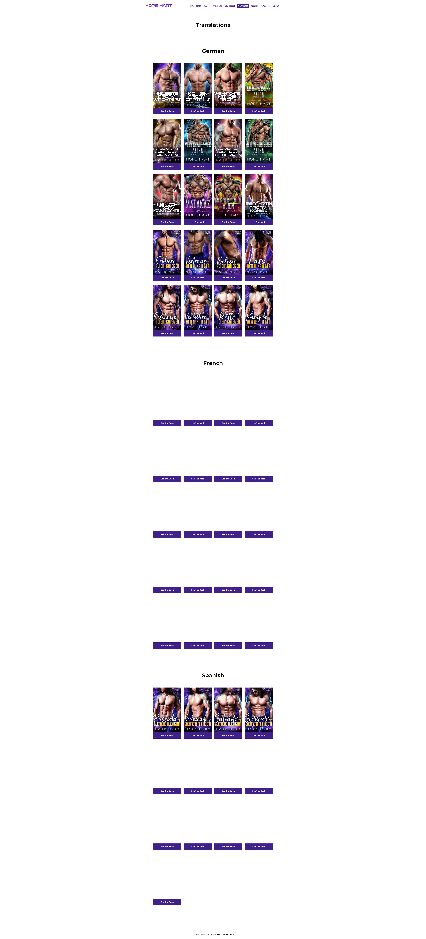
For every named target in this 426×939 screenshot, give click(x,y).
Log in (232, 934)
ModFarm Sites (222, 934)
